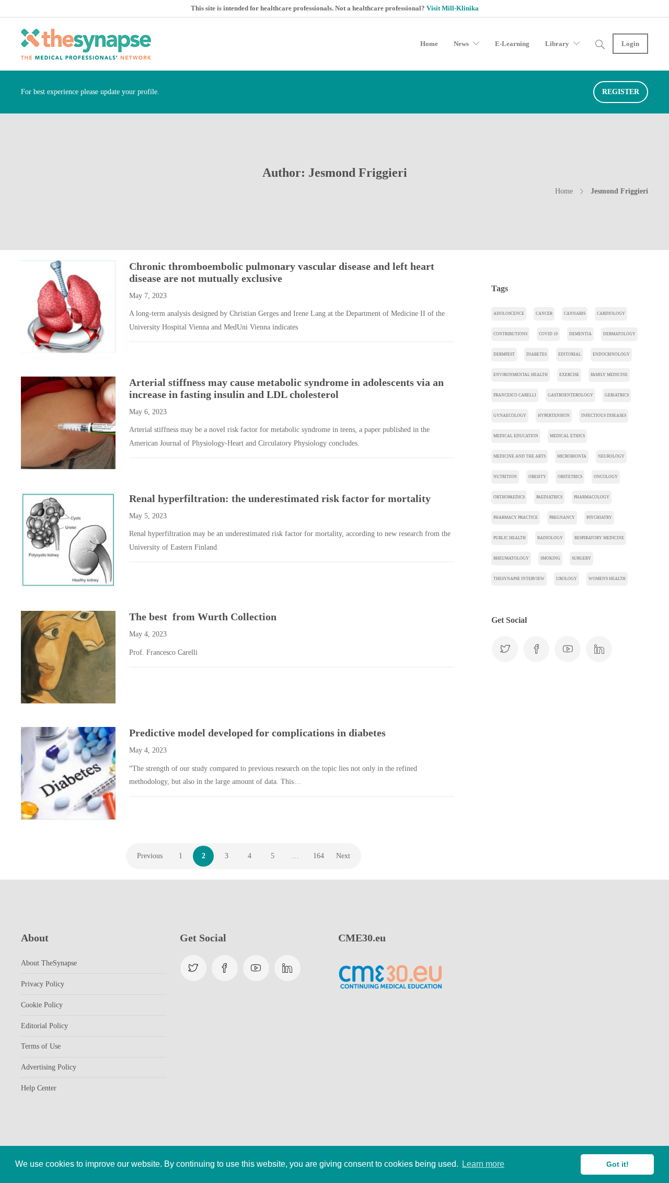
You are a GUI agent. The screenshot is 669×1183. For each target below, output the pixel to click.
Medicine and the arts (519, 456)
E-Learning (512, 44)
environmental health (520, 374)
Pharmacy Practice (515, 517)
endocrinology (611, 354)
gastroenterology (570, 395)
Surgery (581, 558)
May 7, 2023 (148, 296)
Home (429, 44)
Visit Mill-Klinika (452, 8)
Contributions (510, 334)
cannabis (574, 313)
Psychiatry (599, 517)
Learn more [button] (483, 1163)
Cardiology (611, 313)
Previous (150, 856)
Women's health (607, 578)
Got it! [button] (617, 1164)
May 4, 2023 (148, 634)
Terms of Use (41, 1046)
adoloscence (508, 313)
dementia (580, 334)
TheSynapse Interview (519, 578)
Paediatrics (549, 497)
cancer (544, 313)
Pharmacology (591, 497)
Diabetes (536, 354)
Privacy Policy (42, 984)
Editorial (569, 354)
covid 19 (548, 334)
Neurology (611, 456)
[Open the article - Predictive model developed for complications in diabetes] (44, 773)
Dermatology (619, 334)
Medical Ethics (567, 436)
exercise (569, 374)
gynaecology (509, 415)
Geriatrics (617, 395)
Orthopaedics (509, 497)
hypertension (554, 415)
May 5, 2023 (148, 516)
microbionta (571, 456)
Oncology (606, 476)
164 (318, 856)
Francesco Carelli (514, 395)
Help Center (38, 1088)
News (461, 44)
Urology (566, 578)
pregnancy (562, 517)
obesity (537, 476)
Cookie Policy (42, 1005)
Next (343, 856)
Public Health (509, 538)
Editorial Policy (44, 1026)
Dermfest (504, 354)
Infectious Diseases (603, 415)
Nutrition (505, 476)
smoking (550, 558)
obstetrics (570, 476)
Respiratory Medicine (599, 538)
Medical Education (515, 436)
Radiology (550, 538)
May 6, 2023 (148, 412)
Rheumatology (511, 558)
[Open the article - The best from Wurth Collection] (44, 657)
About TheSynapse (49, 963)
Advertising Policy (48, 1067)
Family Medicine (609, 374)
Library (557, 44)
